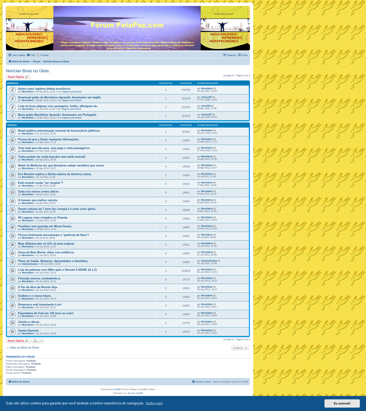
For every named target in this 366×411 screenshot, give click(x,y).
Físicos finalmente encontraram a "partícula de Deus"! (53, 235)
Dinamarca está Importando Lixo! (40, 304)
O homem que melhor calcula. (38, 200)
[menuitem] (31, 55)
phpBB (116, 389)
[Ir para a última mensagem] (215, 88)
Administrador (30, 264)
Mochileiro (28, 91)
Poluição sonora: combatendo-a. (39, 278)
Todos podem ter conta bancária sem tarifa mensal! (51, 156)
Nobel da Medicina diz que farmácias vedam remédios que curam (61, 165)
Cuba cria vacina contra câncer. (38, 191)
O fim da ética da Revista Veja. (38, 287)
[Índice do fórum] (8, 7)
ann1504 (206, 105)
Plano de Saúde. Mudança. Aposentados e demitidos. (53, 261)
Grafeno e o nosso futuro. (35, 295)
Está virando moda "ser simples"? (40, 182)
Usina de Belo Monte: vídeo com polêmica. (46, 252)
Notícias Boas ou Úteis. (28, 70)
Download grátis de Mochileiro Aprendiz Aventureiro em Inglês (59, 97)
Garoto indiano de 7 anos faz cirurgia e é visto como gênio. (57, 208)
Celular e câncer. (29, 321)
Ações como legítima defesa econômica (44, 88)
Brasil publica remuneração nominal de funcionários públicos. (59, 130)
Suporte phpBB (135, 393)
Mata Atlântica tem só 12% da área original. (46, 243)
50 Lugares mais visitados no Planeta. (43, 217)
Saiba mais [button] (154, 403)
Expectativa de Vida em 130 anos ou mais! (45, 313)
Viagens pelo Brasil (71, 91)
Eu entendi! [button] (342, 403)
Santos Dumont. (28, 330)
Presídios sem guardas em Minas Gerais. (45, 226)
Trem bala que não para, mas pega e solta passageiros (54, 148)
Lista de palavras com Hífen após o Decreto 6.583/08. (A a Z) (57, 269)
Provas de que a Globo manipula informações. (48, 139)
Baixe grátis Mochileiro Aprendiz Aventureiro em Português (57, 114)
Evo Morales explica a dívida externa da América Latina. (55, 174)
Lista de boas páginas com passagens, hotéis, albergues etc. (58, 106)
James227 (206, 97)
